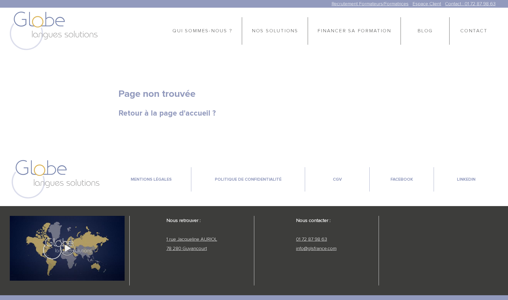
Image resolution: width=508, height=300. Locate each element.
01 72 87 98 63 (311, 239)
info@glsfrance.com (316, 248)
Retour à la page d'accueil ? (167, 113)
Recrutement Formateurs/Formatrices (370, 3)
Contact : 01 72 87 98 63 (470, 3)
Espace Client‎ (426, 3)
